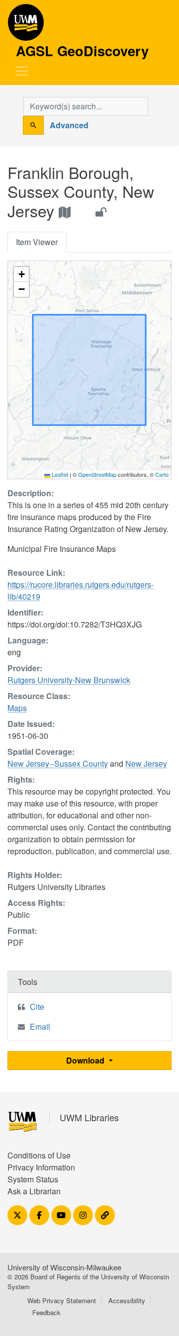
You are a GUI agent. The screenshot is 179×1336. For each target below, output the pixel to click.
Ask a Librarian (34, 1191)
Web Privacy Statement (61, 1300)
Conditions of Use (39, 1155)
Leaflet (59, 474)
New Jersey (146, 763)
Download (86, 1060)
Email (40, 1026)
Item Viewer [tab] (37, 242)
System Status (32, 1179)
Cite (37, 1006)
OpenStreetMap (97, 474)
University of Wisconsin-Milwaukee (64, 1267)
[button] (21, 274)
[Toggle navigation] (22, 71)
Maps (17, 707)
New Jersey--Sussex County (57, 763)
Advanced (69, 125)
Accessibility (126, 1300)
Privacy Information (41, 1167)
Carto (162, 474)
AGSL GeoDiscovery (26, 26)
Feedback (46, 1312)
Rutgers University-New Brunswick (68, 680)
